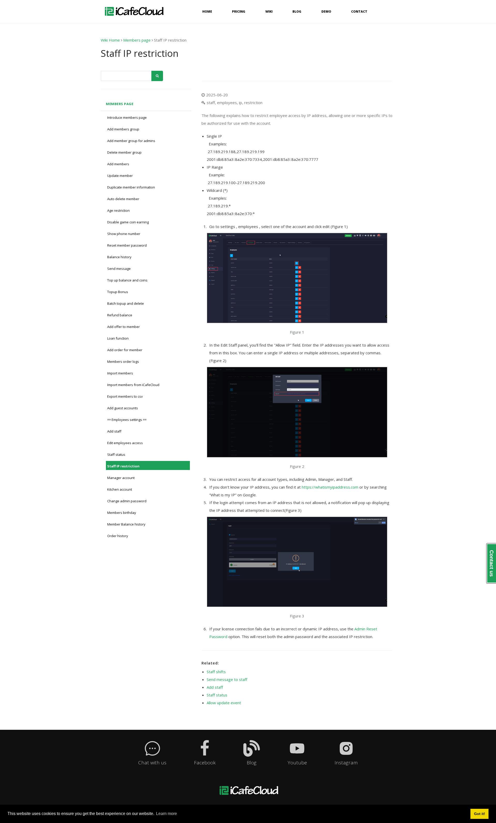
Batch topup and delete (125, 303)
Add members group (123, 129)
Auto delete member (123, 199)
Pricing (238, 11)
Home (207, 11)
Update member (120, 175)
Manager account (121, 477)
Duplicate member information (131, 187)
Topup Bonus (117, 291)
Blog (296, 11)
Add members (118, 164)
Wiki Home (110, 40)
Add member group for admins (131, 140)
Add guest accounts (122, 408)
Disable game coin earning (128, 222)
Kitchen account (119, 489)
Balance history (119, 257)
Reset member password (127, 245)
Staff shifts (216, 671)
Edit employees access (125, 443)
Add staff (114, 431)
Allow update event (224, 702)
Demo (326, 11)
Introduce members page (127, 117)
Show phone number (123, 233)
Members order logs (123, 361)
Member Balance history (126, 524)
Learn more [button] (166, 813)
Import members (120, 373)
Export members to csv (125, 396)
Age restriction (118, 210)
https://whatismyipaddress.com (330, 487)
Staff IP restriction (123, 466)
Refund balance (119, 315)
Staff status (116, 454)
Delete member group (124, 152)
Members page (137, 40)
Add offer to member (123, 326)
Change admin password (126, 501)
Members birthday (121, 512)
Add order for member (124, 350)
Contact (359, 11)
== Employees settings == (126, 419)
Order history (117, 536)
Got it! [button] (479, 814)
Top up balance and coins (127, 280)
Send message (119, 268)
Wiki (269, 11)
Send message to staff (227, 679)
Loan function (118, 338)
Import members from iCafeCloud (133, 384)
